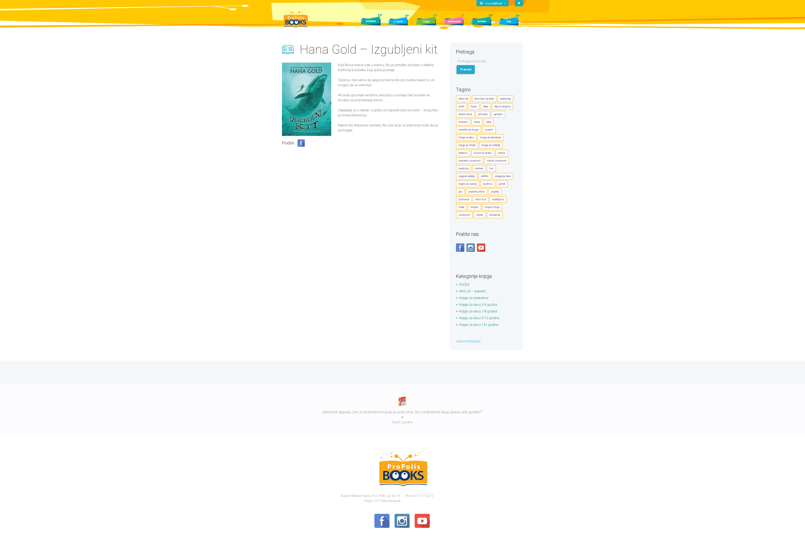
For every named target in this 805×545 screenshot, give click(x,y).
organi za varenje (467, 184)
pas (460, 191)
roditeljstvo (498, 199)
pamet (502, 184)
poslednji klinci (477, 191)
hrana (477, 122)
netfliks (485, 176)
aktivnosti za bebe (484, 98)
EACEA (464, 285)
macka (501, 153)
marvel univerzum (496, 160)
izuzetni (489, 129)
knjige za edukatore (490, 137)
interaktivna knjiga (468, 129)
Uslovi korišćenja (468, 341)
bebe (485, 106)
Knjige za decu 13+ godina (478, 325)
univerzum (464, 214)
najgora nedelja (466, 176)
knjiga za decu (466, 137)
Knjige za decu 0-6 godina (478, 305)
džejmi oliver (465, 114)
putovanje (463, 199)
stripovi (474, 207)
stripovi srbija (492, 207)
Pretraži (465, 69)
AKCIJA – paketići (472, 291)
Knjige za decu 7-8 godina (478, 311)
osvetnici (487, 184)
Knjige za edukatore (473, 298)
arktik (461, 106)
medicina (463, 168)
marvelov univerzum (469, 160)
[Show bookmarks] (519, 3)
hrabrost (463, 122)
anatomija (505, 98)
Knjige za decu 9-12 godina (479, 318)
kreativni (463, 153)
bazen (474, 106)
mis (491, 168)
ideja (488, 122)
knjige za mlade (466, 145)
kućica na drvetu (483, 153)
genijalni (498, 114)
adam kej (463, 98)
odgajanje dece (503, 176)
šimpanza (494, 214)
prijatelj (495, 191)
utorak (479, 214)
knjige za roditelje (491, 145)
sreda (461, 207)
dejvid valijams (502, 106)
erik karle (483, 114)
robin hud (480, 199)
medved (479, 168)
